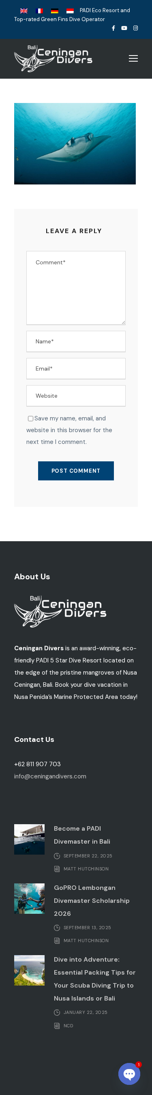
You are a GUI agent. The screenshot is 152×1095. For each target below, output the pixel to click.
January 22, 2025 (86, 1012)
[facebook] (113, 28)
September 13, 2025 (87, 927)
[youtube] (124, 28)
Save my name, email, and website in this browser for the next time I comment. (69, 430)
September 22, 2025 (88, 855)
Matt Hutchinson (86, 869)
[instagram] (135, 28)
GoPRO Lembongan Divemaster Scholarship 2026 (92, 900)
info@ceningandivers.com (50, 776)
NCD (68, 1025)
